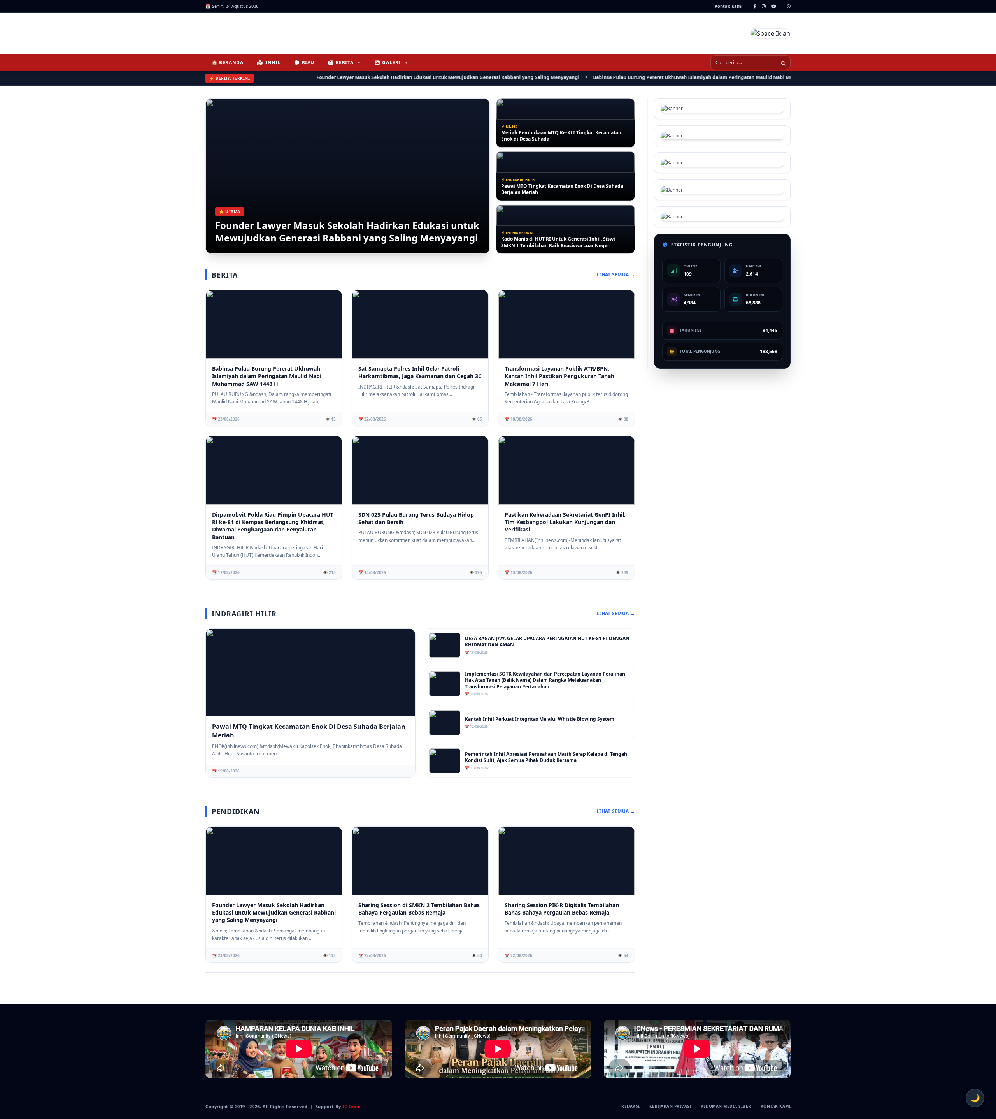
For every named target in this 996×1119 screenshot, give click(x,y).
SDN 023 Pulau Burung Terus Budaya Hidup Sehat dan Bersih (416, 518)
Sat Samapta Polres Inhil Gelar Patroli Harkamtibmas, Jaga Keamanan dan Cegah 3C (420, 372)
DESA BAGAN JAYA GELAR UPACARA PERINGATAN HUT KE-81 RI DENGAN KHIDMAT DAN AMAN (547, 641)
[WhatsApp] (789, 6)
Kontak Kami (728, 6)
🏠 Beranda (227, 62)
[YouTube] (773, 6)
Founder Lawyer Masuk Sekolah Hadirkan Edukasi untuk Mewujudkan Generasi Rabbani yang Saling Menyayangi (411, 77)
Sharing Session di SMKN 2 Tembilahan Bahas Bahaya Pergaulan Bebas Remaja (419, 908)
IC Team (351, 1106)
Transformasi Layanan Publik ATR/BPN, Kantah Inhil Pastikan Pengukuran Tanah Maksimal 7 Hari (561, 242)
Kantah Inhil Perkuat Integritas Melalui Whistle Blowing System (539, 719)
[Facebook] (755, 6)
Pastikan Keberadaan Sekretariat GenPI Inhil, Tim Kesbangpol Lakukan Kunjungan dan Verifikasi (565, 522)
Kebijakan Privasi (670, 1106)
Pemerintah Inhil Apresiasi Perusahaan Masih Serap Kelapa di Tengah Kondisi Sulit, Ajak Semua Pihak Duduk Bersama (546, 757)
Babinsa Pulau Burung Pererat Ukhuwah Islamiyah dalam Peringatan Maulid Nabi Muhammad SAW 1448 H (681, 77)
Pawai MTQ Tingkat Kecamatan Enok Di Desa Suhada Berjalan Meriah (562, 136)
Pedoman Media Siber (726, 1106)
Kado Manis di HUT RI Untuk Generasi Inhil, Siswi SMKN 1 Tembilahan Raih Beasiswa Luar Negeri (558, 189)
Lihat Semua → (615, 275)
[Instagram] (764, 6)
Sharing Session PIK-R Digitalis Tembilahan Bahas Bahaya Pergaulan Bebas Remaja (562, 908)
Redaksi (630, 1106)
